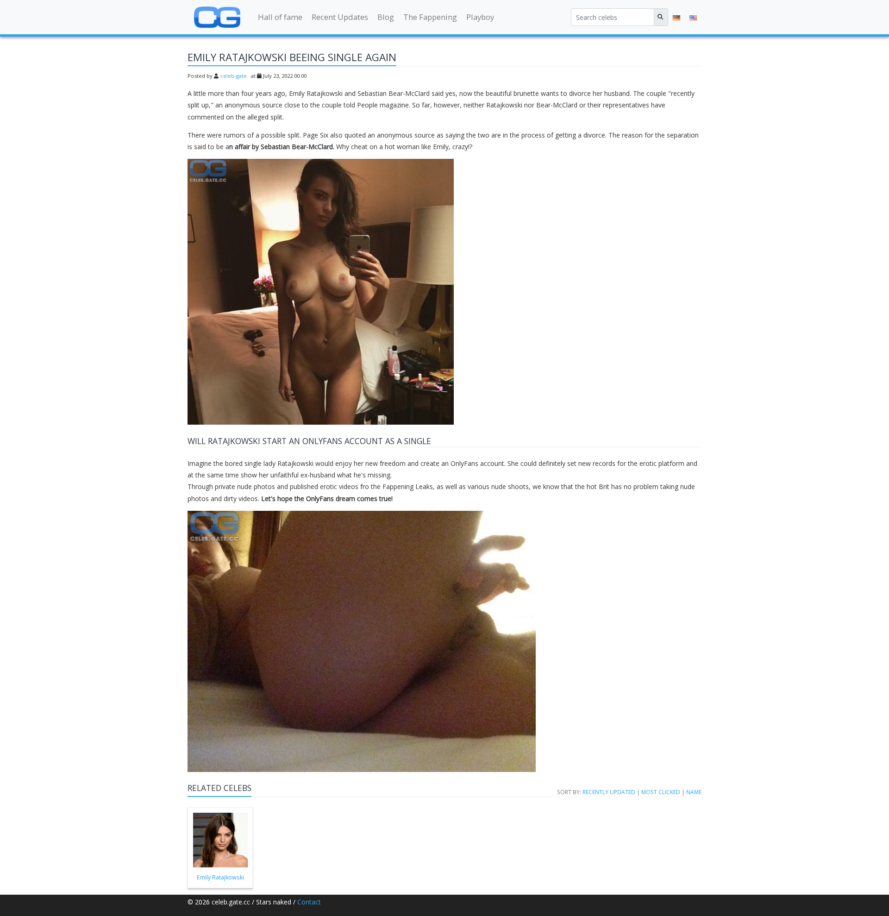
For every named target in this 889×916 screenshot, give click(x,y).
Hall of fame (280, 17)
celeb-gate (233, 75)
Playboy (480, 17)
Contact (309, 901)
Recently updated (608, 792)
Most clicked (660, 792)
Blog (385, 17)
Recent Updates (340, 17)
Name (693, 792)
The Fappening (430, 17)
